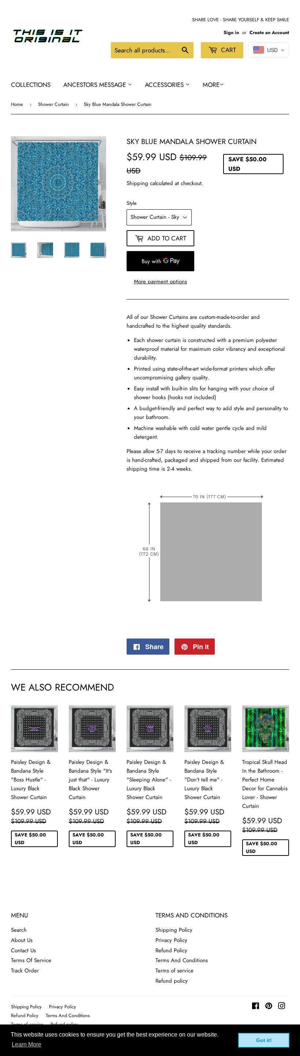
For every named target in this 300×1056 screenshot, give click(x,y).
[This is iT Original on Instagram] (281, 1007)
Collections (30, 84)
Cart (227, 49)
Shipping (137, 183)
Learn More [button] (26, 1044)
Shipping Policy (173, 930)
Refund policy (171, 981)
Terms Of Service (31, 960)
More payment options (160, 281)
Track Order (25, 971)
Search (19, 930)
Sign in (231, 32)
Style (131, 203)
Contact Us (23, 950)
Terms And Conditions (181, 960)
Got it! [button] (264, 1040)
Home (17, 104)
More (211, 84)
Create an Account (269, 32)
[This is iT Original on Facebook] (255, 1007)
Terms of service (174, 971)
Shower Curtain (53, 104)
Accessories (165, 84)
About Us (22, 940)
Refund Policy (171, 950)
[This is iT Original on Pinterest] (269, 1007)
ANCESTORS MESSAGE (95, 84)
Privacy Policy (171, 940)
